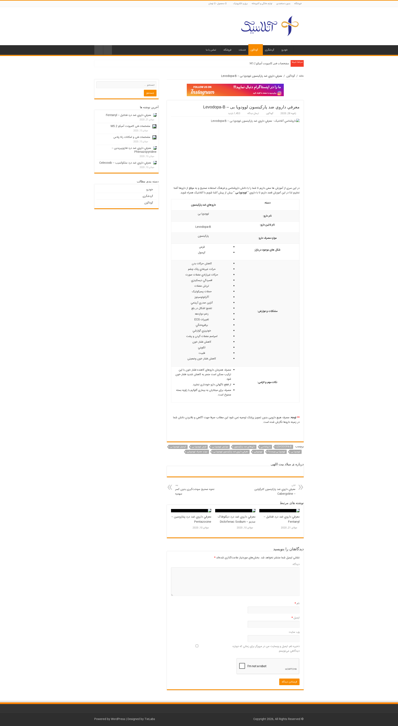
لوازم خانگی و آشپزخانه (262, 4)
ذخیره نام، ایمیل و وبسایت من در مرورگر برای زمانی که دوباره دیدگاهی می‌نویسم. (266, 648)
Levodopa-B (284, 447)
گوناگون (254, 50)
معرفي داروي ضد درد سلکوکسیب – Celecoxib (125, 163)
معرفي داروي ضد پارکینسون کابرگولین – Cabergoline (274, 490)
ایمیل (295, 618)
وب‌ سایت (294, 632)
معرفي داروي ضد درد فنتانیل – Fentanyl (128, 115)
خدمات (242, 50)
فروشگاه (298, 4)
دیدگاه (296, 564)
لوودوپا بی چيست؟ (276, 452)
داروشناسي (266, 447)
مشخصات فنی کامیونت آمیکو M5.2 (269, 63)
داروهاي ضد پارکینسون (244, 447)
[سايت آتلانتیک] (269, 25)
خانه (298, 49)
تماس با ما (211, 50)
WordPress (118, 719)
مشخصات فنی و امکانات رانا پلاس (131, 137)
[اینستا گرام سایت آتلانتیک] (235, 90)
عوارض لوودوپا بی (220, 447)
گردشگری (269, 50)
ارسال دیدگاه (253, 113)
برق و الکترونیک (240, 4)
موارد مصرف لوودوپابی (197, 452)
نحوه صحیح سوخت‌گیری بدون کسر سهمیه (194, 490)
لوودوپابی (258, 452)
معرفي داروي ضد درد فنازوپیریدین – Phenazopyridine (134, 150)
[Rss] (96, 3)
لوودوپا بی (295, 452)
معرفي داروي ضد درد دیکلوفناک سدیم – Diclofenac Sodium (236, 519)
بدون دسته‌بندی (283, 4)
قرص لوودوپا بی (199, 447)
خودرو (285, 50)
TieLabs (149, 719)
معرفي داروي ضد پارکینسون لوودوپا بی (230, 452)
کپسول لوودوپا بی (178, 447)
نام (297, 603)
